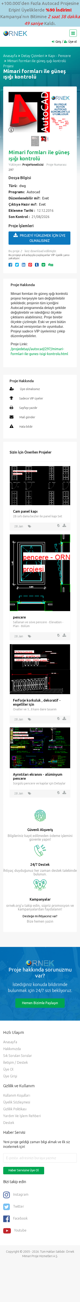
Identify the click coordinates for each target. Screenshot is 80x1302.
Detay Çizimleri (32, 56)
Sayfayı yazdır (28, 408)
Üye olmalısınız (30, 389)
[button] (14, 114)
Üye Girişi (10, 1076)
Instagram (20, 1194)
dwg (22, 186)
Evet (45, 198)
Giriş (58, 41)
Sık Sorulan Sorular (17, 1056)
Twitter (18, 1206)
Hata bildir (26, 426)
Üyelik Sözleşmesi (16, 1102)
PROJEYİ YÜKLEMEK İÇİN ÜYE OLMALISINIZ (42, 238)
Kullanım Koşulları (16, 1095)
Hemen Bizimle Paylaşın (40, 1003)
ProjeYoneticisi (33, 164)
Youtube (20, 1230)
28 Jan (18, 526)
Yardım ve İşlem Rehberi (22, 1116)
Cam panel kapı (25, 511)
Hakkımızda (12, 1049)
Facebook (20, 1218)
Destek (8, 1123)
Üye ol (72, 41)
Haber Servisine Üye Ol (24, 1170)
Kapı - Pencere (59, 56)
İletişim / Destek (15, 1062)
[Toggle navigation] (73, 33)
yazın (48, 921)
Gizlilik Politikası (14, 1109)
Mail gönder (27, 417)
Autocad (33, 192)
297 (11, 169)
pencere (19, 617)
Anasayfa (10, 56)
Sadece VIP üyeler (31, 398)
